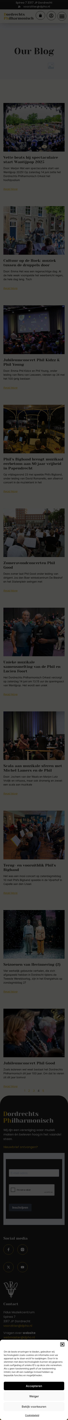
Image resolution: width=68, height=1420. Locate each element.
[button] (62, 1344)
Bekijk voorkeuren (34, 1406)
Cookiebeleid (32, 1415)
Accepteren (34, 1386)
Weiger (34, 1396)
